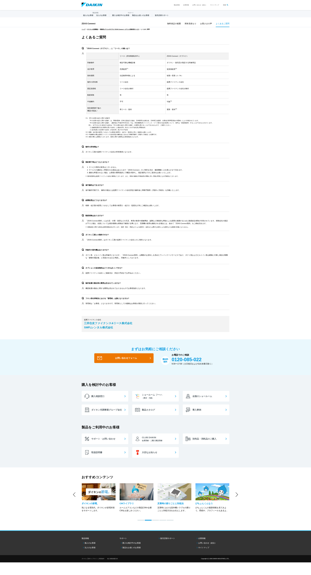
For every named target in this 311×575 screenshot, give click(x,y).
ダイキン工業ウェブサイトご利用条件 (93, 558)
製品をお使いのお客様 (131, 547)
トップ (83, 29)
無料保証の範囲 (174, 24)
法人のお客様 (90, 547)
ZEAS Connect (88, 24)
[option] (99, 497)
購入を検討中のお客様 (131, 543)
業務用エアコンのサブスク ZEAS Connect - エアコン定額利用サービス (119, 29)
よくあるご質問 (222, 24)
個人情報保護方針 (112, 558)
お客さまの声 (206, 24)
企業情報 (186, 5)
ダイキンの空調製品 (92, 29)
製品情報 (177, 5)
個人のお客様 (90, 543)
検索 (224, 5)
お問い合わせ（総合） (199, 5)
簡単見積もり (190, 24)
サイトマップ (214, 5)
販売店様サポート (162, 15)
